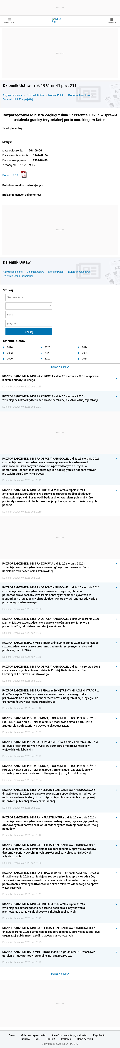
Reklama (66, 1039)
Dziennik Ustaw (35, 95)
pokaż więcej (58, 973)
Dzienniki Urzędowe (79, 95)
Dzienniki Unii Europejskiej (18, 99)
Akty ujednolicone (13, 95)
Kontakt (50, 1039)
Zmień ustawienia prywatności (69, 1035)
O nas (12, 1035)
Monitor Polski (56, 95)
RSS (37, 1039)
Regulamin (99, 1035)
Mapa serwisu (85, 1039)
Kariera (25, 1039)
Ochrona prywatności (33, 1035)
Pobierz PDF (10, 175)
